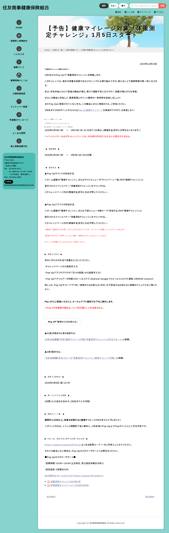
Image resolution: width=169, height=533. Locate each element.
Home (47, 50)
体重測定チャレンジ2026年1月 (66, 481)
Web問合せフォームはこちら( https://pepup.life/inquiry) (74, 475)
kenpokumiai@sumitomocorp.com (19, 185)
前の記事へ (150, 496)
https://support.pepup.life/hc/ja (63, 444)
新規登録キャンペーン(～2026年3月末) (70, 485)
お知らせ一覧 (58, 50)
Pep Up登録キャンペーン (90, 110)
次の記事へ (51, 496)
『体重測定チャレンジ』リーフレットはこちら (57, 123)
